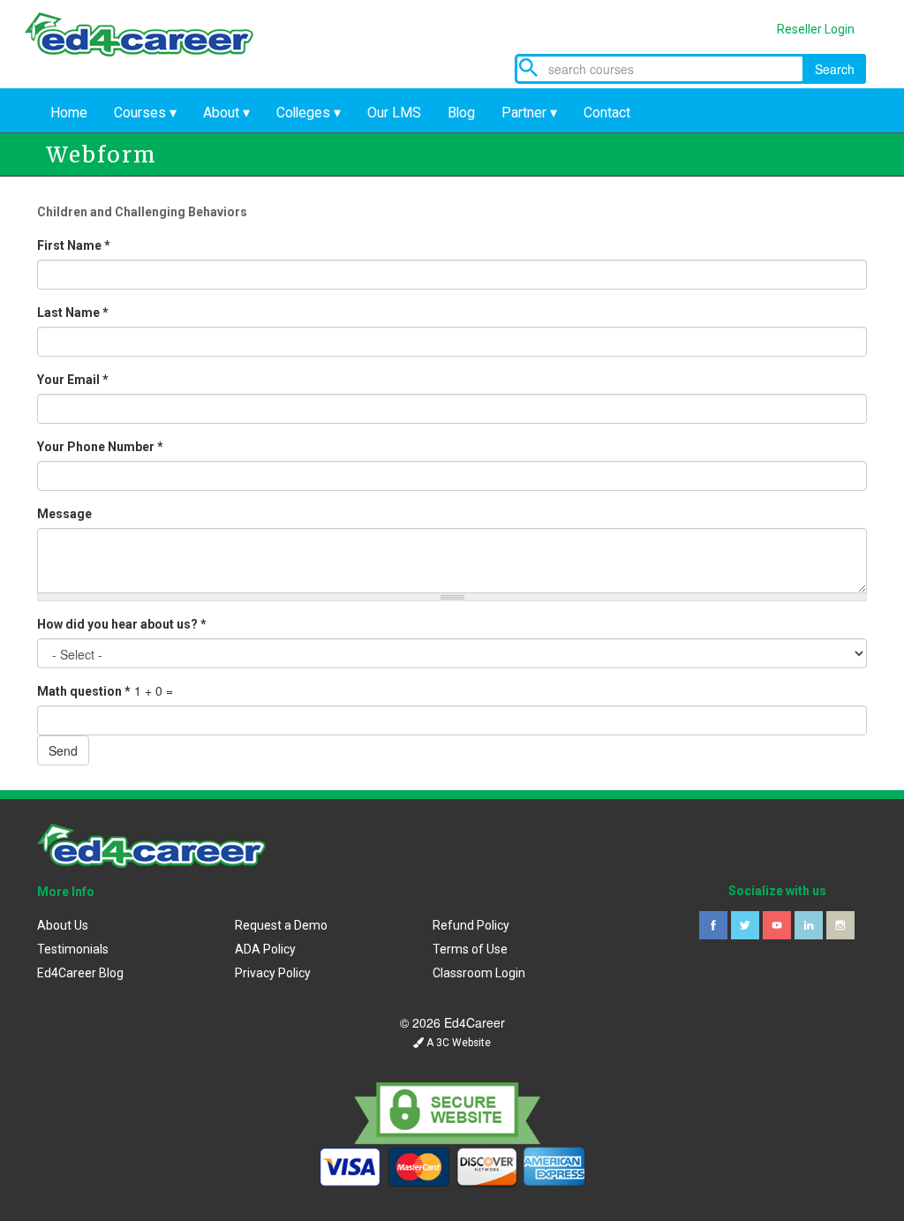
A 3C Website (457, 1042)
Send (63, 750)
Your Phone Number (100, 447)
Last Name (73, 312)
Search (835, 69)
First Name (73, 245)
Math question (84, 691)
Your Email (73, 380)
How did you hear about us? (122, 624)
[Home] (152, 51)
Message (64, 514)
